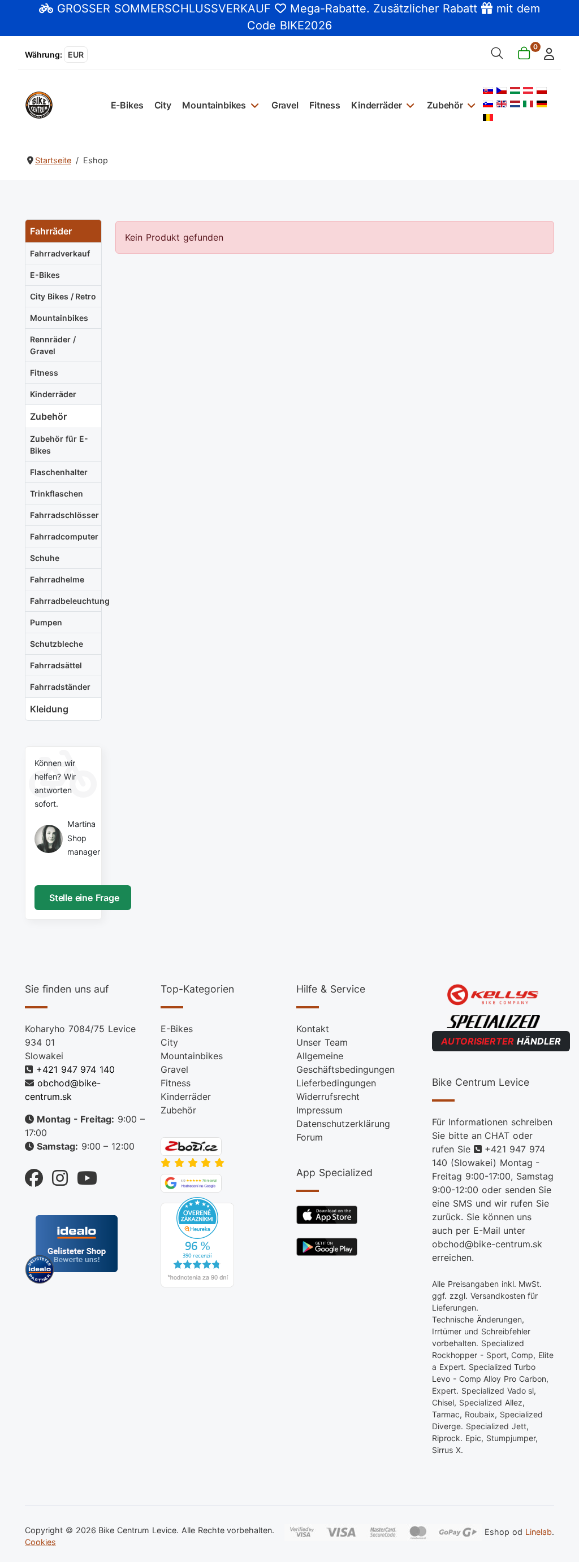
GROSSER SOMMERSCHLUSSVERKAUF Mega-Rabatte (211, 8)
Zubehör (445, 105)
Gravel (285, 105)
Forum (309, 1137)
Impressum (319, 1110)
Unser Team (322, 1042)
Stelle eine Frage (82, 897)
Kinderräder (376, 105)
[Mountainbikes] (253, 105)
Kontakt (312, 1028)
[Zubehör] (470, 105)
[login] (546, 53)
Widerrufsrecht (328, 1096)
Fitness (324, 105)
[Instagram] (55, 1174)
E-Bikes (127, 105)
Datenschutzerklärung (343, 1123)
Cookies (40, 1542)
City (162, 105)
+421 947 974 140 (75, 1069)
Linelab (538, 1532)
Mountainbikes (214, 105)
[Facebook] (34, 1174)
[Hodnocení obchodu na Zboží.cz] (191, 1145)
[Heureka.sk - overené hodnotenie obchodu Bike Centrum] (197, 1241)
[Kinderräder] (408, 105)
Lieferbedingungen (336, 1083)
